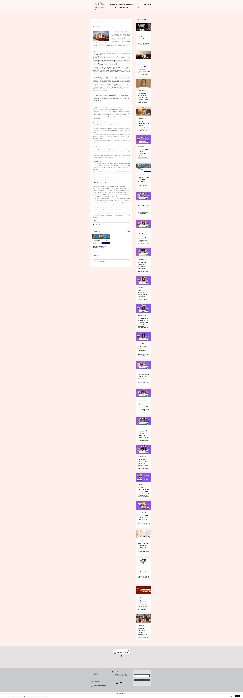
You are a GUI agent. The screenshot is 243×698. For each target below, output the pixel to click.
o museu (94, 220)
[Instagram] (148, 4)
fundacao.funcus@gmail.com (121, 675)
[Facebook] (150, 4)
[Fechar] (241, 696)
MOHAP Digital (123, 693)
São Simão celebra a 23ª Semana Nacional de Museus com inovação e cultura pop (100, 246)
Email (135, 673)
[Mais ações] (129, 23)
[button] (130, 13)
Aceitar (237, 696)
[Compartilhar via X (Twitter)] (96, 224)
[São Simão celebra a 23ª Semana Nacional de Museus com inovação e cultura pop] (101, 239)
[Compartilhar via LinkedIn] (99, 224)
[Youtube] (145, 4)
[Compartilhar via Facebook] (93, 224)
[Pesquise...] (150, 8)
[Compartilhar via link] (102, 224)
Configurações (230, 696)
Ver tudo (128, 231)
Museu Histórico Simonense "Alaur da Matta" (121, 6)
